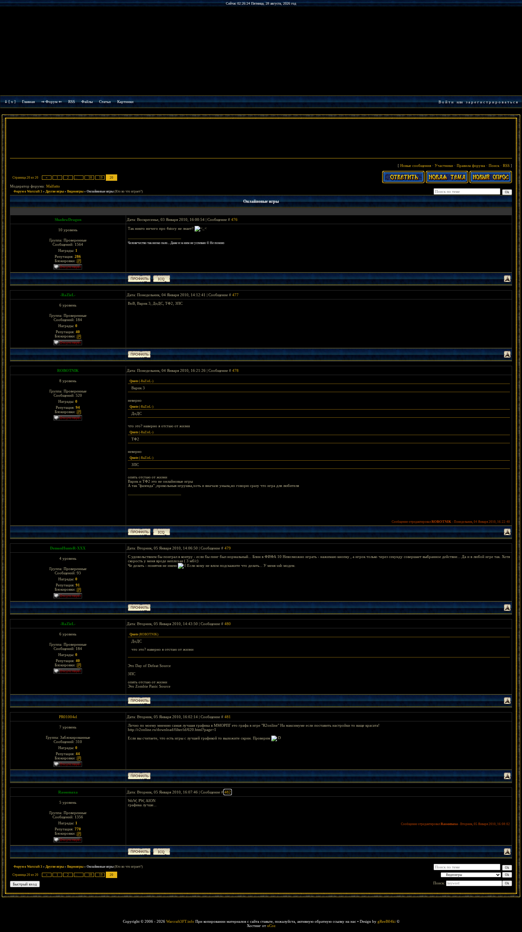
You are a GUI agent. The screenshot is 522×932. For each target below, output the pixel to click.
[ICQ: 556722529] (161, 532)
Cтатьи (105, 101)
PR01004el (68, 717)
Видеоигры (75, 191)
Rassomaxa (68, 792)
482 (227, 792)
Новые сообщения (415, 165)
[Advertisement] (261, 139)
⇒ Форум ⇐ (51, 101)
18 (90, 177)
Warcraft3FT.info (180, 921)
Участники (444, 165)
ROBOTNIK (68, 370)
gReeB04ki (386, 921)
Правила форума (471, 165)
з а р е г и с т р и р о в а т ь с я (492, 102)
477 (235, 295)
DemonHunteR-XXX (68, 548)
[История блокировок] (79, 261)
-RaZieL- (68, 295)
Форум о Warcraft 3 (27, 191)
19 (101, 177)
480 (227, 624)
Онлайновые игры (100, 191)
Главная (28, 101)
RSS (71, 101)
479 (227, 548)
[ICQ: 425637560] (161, 851)
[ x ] (12, 101)
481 (227, 717)
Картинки (125, 101)
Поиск (494, 165)
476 (234, 219)
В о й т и (446, 102)
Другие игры (54, 191)
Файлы (87, 101)
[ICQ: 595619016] (161, 278)
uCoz (271, 925)
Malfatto (53, 186)
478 (235, 370)
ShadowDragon (68, 219)
